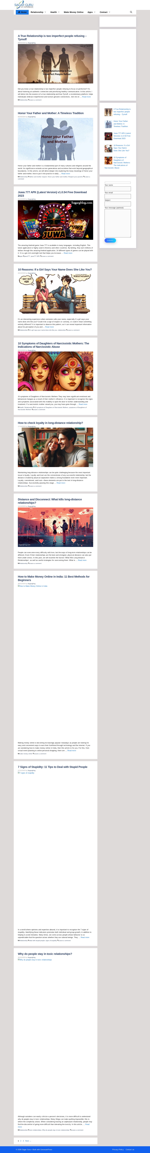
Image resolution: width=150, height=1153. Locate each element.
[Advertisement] (118, 64)
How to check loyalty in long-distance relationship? (50, 422)
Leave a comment (35, 100)
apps (21, 256)
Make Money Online (73, 12)
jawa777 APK (35, 256)
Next (28, 1141)
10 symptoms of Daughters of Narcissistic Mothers (51, 407)
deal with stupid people (37, 940)
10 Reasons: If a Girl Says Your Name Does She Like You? (55, 269)
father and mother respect (38, 177)
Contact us (130, 1150)
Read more (86, 97)
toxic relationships (35, 1130)
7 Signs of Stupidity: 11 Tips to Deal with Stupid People (52, 766)
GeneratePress (46, 1150)
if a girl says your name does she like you (43, 330)
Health (53, 12)
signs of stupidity (51, 940)
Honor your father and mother (58, 177)
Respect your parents (75, 177)
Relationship (37, 12)
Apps (90, 12)
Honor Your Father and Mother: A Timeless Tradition (51, 113)
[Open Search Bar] (131, 12)
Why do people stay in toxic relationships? (45, 953)
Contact (104, 12)
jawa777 (27, 256)
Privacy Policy (118, 1150)
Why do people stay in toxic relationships (55, 1130)
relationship (62, 330)
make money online (25, 754)
